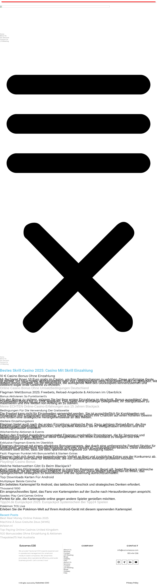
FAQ (65, 560)
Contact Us (4, 39)
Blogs (66, 569)
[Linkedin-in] (130, 562)
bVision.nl (6, 525)
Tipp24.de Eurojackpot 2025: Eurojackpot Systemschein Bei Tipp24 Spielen (54, 502)
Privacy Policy (132, 583)
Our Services (4, 37)
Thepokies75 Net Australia (17, 537)
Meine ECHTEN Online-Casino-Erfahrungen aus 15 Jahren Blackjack (49, 406)
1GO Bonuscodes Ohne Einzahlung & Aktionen (31, 533)
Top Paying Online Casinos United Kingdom (29, 529)
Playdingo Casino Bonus (17, 461)
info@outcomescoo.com (127, 550)
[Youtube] (136, 562)
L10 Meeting (4, 41)
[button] (78, 199)
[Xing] (124, 562)
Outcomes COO (42, 583)
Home (2, 34)
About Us (3, 36)
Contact (67, 566)
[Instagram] (118, 562)
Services (67, 564)
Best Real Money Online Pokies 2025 (24, 518)
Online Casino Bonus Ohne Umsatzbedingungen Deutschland (44, 388)
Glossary (67, 571)
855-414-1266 (133, 553)
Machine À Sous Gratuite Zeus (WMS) (25, 521)
